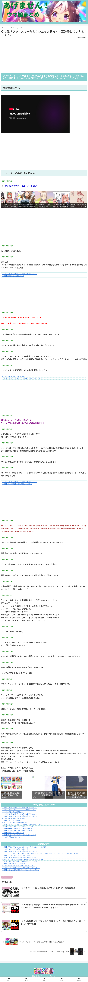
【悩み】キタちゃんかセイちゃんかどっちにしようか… (18, 826)
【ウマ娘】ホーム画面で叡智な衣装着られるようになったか (19, 861)
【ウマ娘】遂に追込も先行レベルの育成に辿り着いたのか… (19, 274)
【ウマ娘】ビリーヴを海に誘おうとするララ (15, 849)
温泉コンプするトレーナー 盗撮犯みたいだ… (15, 822)
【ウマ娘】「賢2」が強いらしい (11, 837)
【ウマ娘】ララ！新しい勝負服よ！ (12, 812)
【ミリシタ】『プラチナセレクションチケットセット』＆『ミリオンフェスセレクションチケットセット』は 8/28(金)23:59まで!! (40, 853)
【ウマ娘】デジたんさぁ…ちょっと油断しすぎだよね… (18, 855)
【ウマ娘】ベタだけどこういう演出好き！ (14, 864)
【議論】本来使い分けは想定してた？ (13, 276)
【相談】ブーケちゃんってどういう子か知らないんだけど (19, 835)
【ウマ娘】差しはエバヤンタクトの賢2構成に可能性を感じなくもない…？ (24, 378)
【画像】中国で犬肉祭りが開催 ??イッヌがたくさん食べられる (20, 870)
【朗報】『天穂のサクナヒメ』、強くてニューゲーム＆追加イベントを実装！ (24, 847)
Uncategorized (7, 877)
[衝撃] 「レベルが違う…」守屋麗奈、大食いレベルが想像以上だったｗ (22, 859)
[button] (81, 559)
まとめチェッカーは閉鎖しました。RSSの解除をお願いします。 (21, 868)
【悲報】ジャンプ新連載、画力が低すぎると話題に (17, 484)
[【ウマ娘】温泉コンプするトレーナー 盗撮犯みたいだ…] (33, 777)
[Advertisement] (44, 54)
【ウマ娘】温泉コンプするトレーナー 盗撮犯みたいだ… (19, 810)
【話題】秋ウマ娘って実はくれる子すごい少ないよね (17, 829)
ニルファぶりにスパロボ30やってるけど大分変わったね (18, 866)
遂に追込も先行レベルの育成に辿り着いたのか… (16, 376)
